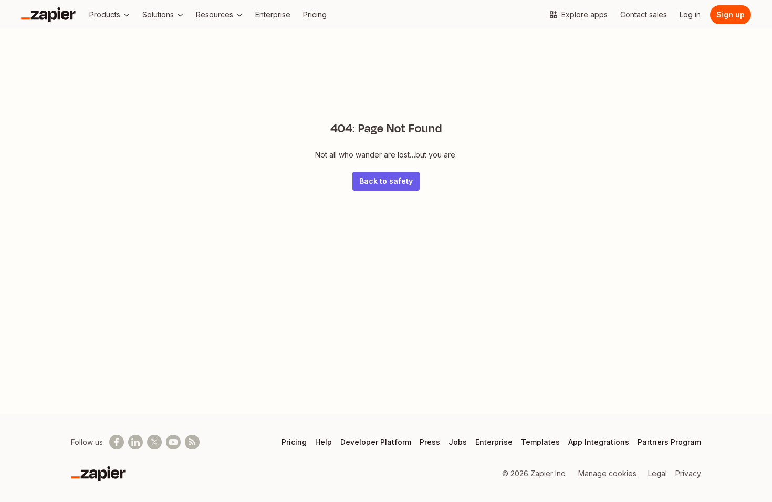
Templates (540, 441)
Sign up (730, 14)
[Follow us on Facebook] (116, 442)
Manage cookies (607, 473)
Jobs (457, 441)
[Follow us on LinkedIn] (135, 442)
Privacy (688, 473)
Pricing (294, 441)
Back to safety (386, 180)
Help (323, 441)
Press (430, 441)
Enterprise (494, 441)
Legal (657, 473)
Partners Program (669, 441)
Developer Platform (375, 441)
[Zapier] (48, 14)
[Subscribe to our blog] (192, 442)
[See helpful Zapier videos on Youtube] (173, 442)
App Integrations (598, 441)
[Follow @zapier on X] (154, 442)
